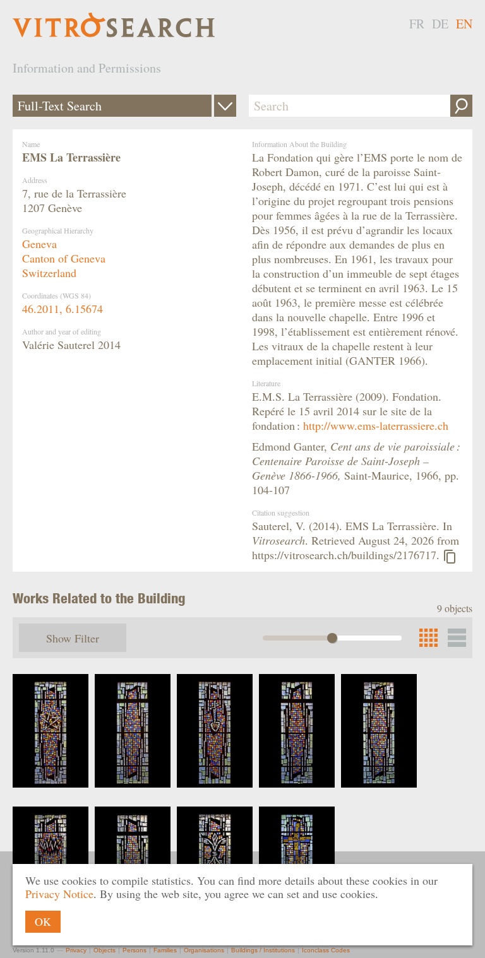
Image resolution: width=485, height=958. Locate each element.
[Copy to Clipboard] (450, 557)
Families (165, 950)
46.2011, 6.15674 (62, 308)
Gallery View (457, 638)
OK (43, 921)
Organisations (204, 950)
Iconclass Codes (326, 950)
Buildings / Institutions (263, 950)
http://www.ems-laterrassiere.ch (375, 425)
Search (461, 106)
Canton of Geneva (63, 258)
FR (416, 23)
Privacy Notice (59, 893)
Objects (104, 950)
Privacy (76, 950)
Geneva (39, 243)
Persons (135, 950)
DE (440, 23)
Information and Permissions (87, 67)
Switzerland (49, 272)
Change (225, 106)
